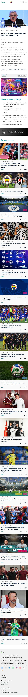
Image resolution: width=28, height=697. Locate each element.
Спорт (2, 169)
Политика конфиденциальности (9, 692)
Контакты (3, 690)
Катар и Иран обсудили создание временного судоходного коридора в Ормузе (13, 110)
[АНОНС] (14, 180)
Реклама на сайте (5, 688)
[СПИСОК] (14, 259)
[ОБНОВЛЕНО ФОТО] (14, 486)
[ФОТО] (14, 203)
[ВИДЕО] (14, 151)
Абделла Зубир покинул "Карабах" (12, 124)
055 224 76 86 (4, 684)
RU (21, 1)
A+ (4, 39)
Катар (3, 69)
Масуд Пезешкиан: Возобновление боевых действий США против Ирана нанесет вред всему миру (15, 104)
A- (1, 38)
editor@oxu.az (4, 682)
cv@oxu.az (3, 677)
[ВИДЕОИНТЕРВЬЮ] (14, 543)
